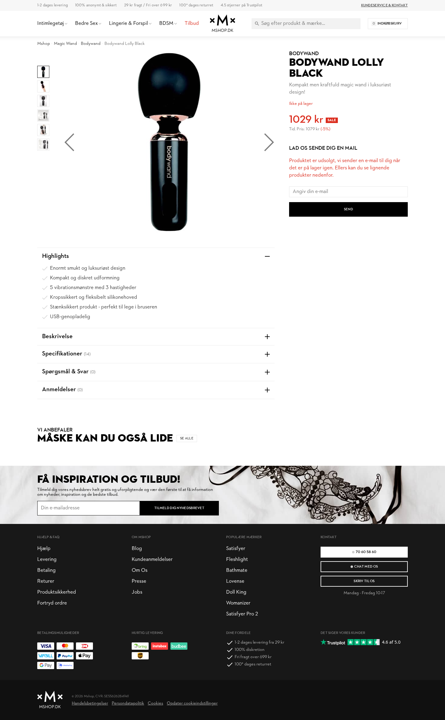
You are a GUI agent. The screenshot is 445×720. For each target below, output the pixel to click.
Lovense (235, 581)
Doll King (236, 592)
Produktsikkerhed (56, 592)
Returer (45, 581)
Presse (139, 581)
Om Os (139, 570)
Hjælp (44, 548)
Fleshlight (237, 559)
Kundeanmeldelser (152, 559)
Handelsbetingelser (90, 703)
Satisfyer (235, 548)
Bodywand (91, 44)
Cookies (155, 703)
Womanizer (238, 603)
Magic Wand (65, 44)
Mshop (43, 44)
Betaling (46, 570)
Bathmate (236, 570)
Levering (47, 559)
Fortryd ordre (52, 603)
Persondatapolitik (128, 703)
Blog (137, 548)
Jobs (137, 592)
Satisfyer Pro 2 (242, 614)
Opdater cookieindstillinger (192, 703)
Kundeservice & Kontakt (384, 5)
